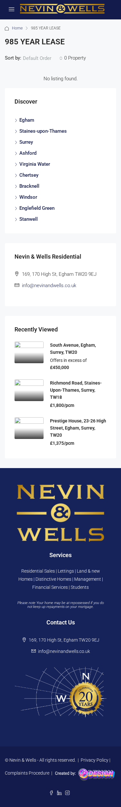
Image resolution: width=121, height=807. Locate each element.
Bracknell (29, 186)
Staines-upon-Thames (43, 131)
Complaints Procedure (27, 773)
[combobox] (43, 58)
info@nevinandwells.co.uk (49, 285)
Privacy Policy (94, 760)
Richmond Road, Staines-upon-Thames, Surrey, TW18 (76, 390)
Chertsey (28, 175)
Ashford (27, 153)
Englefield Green (37, 208)
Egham (26, 120)
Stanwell (28, 219)
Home (17, 28)
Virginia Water (34, 164)
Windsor (28, 197)
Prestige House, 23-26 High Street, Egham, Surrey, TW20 (78, 428)
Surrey (26, 142)
